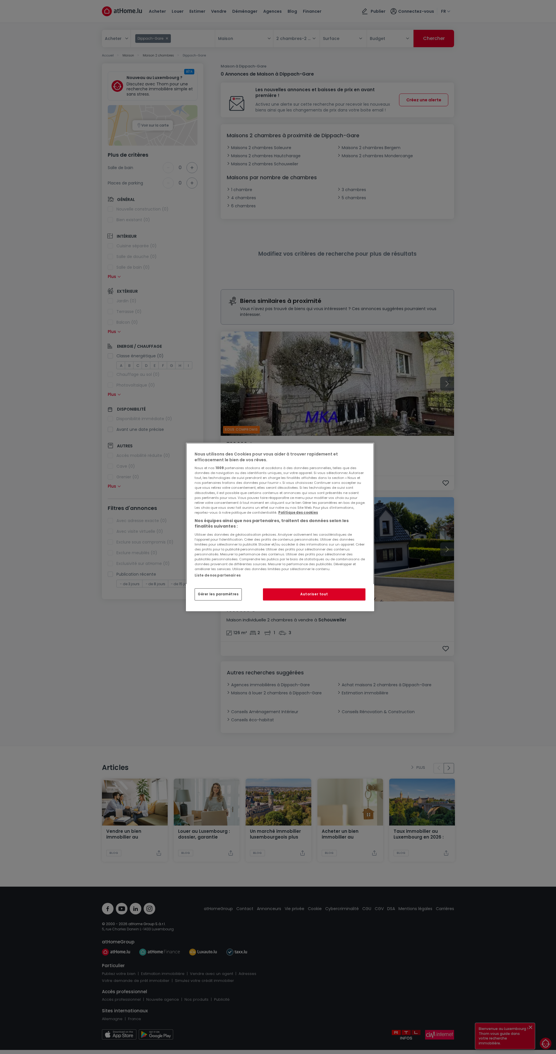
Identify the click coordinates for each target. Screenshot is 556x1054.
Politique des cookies (298, 512)
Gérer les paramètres (218, 594)
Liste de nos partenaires (218, 575)
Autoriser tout (314, 594)
